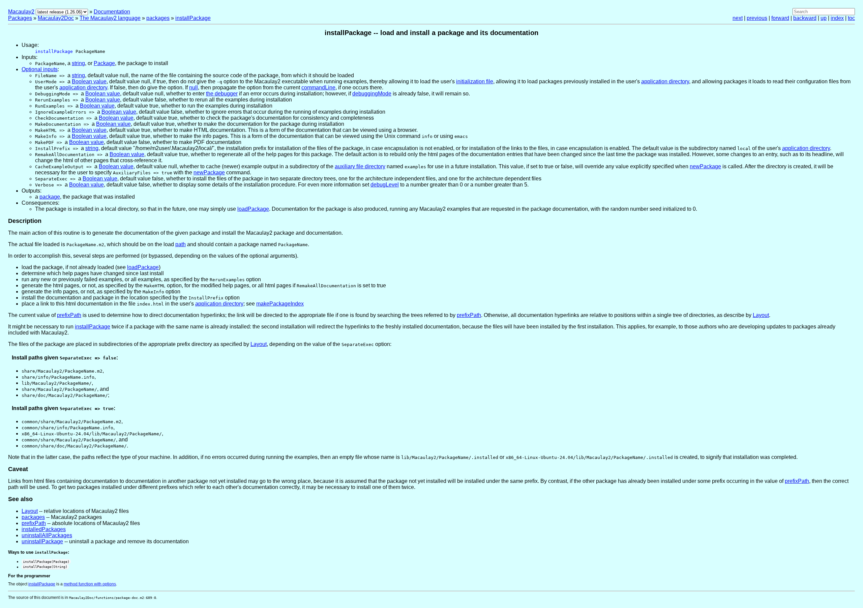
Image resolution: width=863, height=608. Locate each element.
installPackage (193, 18)
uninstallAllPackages (47, 535)
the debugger (222, 93)
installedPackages (44, 529)
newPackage (705, 166)
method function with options (90, 584)
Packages (20, 18)
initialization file (474, 81)
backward (804, 18)
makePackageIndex (280, 304)
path (180, 244)
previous (757, 18)
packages (158, 18)
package (49, 197)
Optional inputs (40, 69)
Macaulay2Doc (56, 18)
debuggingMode (371, 93)
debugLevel (384, 184)
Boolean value (89, 81)
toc (851, 18)
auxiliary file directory (360, 166)
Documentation (112, 12)
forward (780, 18)
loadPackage (253, 209)
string (78, 63)
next (738, 18)
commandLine (318, 87)
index (837, 18)
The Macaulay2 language (110, 18)
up (824, 18)
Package (104, 63)
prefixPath (69, 315)
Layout (761, 315)
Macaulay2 (21, 12)
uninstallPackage (42, 541)
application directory (665, 81)
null (193, 87)
